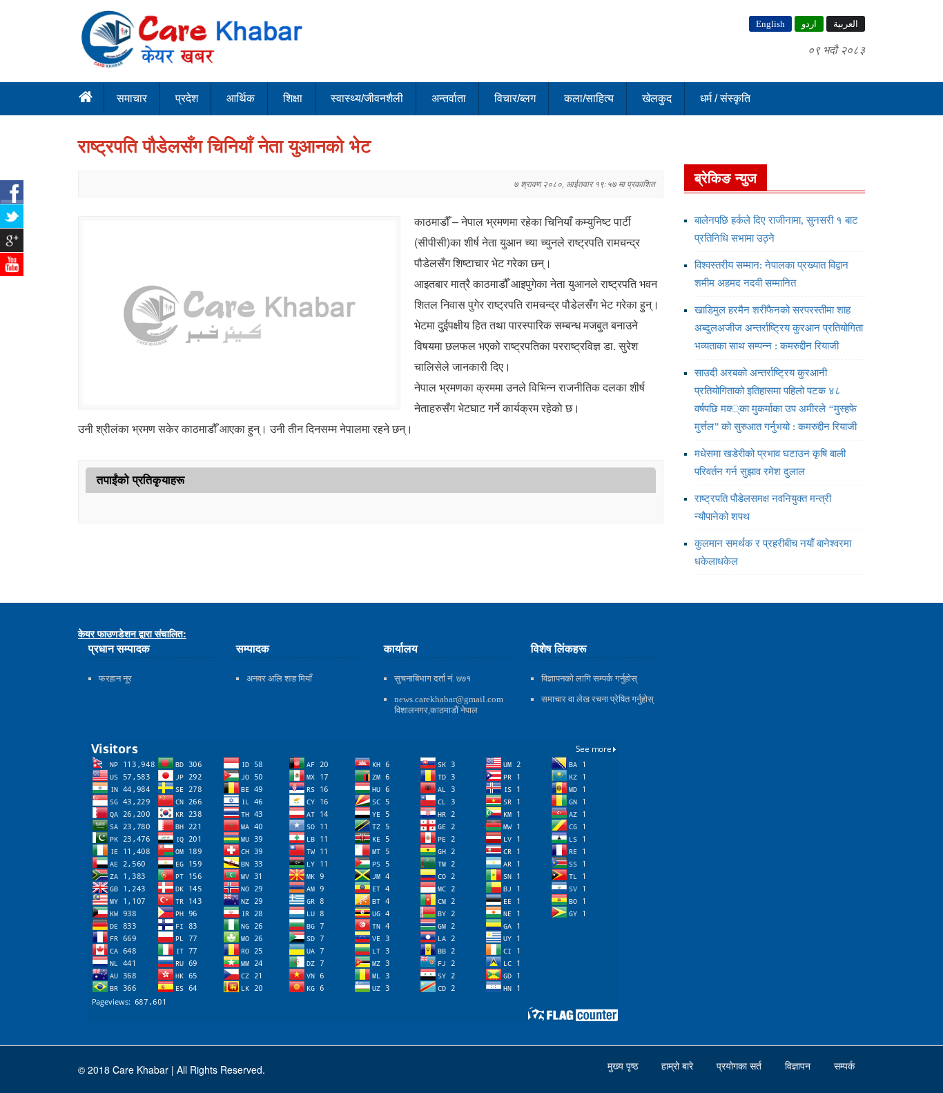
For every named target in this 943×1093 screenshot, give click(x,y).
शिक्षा (292, 98)
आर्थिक (240, 98)
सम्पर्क (844, 1066)
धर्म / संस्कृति (725, 98)
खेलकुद (657, 98)
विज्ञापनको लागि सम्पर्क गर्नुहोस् (589, 678)
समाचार (132, 98)
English (770, 24)
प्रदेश (186, 98)
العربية (845, 24)
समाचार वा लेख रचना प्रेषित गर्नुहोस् (597, 699)
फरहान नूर (115, 678)
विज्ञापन (799, 1066)
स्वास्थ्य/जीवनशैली (367, 98)
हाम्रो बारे (678, 1066)
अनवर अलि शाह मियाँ (279, 678)
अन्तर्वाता (448, 98)
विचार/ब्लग (515, 98)
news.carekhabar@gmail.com (448, 699)
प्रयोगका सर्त (740, 1066)
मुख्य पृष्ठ (624, 1066)
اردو (809, 24)
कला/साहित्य (589, 98)
